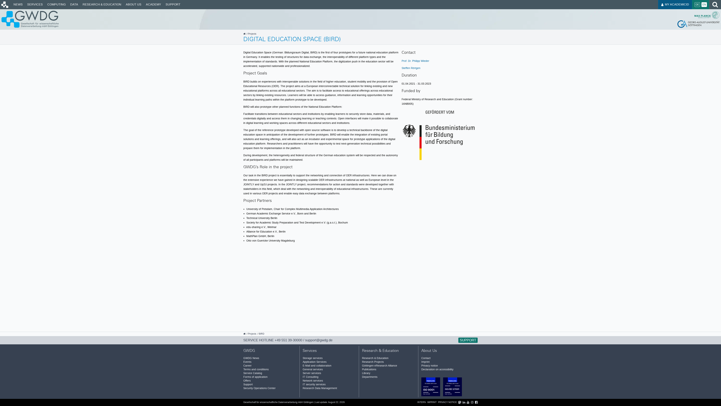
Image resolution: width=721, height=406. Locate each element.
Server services (312, 373)
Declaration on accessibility (437, 369)
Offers (247, 380)
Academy (153, 4)
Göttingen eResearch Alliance (379, 365)
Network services (313, 380)
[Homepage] (4, 6)
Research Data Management (320, 388)
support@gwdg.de (319, 340)
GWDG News (251, 358)
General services (313, 369)
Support (173, 4)
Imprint (425, 362)
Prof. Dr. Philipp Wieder (415, 60)
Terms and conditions (256, 369)
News (18, 4)
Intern (421, 402)
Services (35, 4)
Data (74, 4)
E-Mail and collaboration (317, 365)
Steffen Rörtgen (411, 68)
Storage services (313, 358)
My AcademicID (677, 4)
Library (366, 373)
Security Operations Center (259, 388)
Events (247, 362)
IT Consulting (310, 377)
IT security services (314, 384)
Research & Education (102, 4)
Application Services (315, 362)
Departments (369, 377)
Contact (426, 358)
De (697, 4)
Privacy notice (429, 365)
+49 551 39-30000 (288, 340)
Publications (369, 369)
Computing (56, 4)
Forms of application (255, 377)
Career (247, 365)
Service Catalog (252, 373)
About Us (133, 4)
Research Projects (373, 362)
